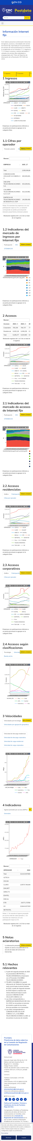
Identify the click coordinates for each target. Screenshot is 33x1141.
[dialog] (16, 1132)
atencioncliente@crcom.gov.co (14, 1089)
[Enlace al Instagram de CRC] (10, 1099)
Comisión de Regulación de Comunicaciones (14, 1117)
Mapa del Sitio (8, 1107)
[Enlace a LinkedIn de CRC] (25, 1099)
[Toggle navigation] (2, 23)
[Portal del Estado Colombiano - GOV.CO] (16, 2)
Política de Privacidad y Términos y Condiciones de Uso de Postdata (15, 1104)
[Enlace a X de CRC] (6, 1099)
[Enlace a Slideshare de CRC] (21, 1099)
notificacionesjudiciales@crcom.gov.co (16, 1093)
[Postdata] (23, 11)
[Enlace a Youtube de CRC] (17, 1099)
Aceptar (24, 1137)
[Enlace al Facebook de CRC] (13, 1099)
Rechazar (8, 1137)
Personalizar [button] (4, 1133)
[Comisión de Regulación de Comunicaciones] (7, 10)
